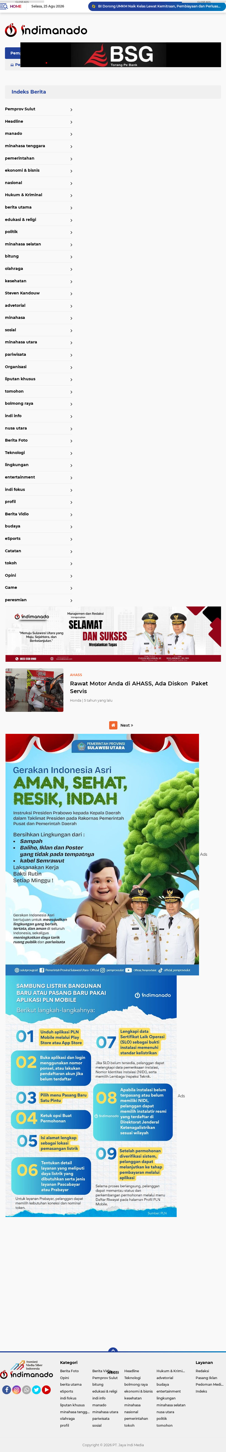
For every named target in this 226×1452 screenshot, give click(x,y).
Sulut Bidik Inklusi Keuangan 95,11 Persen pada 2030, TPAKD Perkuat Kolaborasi (159, 6)
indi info (13, 415)
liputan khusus (20, 378)
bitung (12, 256)
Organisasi (15, 366)
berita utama (18, 207)
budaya (12, 526)
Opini (10, 575)
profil (10, 501)
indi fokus (15, 489)
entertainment (20, 477)
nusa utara (16, 428)
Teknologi (15, 452)
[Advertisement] (113, 1281)
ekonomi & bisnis (22, 170)
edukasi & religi (20, 219)
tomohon (14, 391)
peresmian (16, 599)
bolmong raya (19, 403)
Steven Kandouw (22, 293)
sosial (10, 329)
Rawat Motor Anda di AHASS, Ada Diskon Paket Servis (139, 687)
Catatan (13, 550)
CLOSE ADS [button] (22, 2)
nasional (13, 182)
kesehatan (15, 280)
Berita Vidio (17, 514)
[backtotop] (113, 1352)
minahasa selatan (23, 244)
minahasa (15, 317)
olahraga (14, 268)
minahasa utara (21, 342)
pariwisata (15, 354)
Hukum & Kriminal (23, 194)
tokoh (11, 562)
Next (125, 725)
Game (11, 587)
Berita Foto (16, 440)
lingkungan (17, 464)
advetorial (15, 305)
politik (11, 231)
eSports (12, 538)
